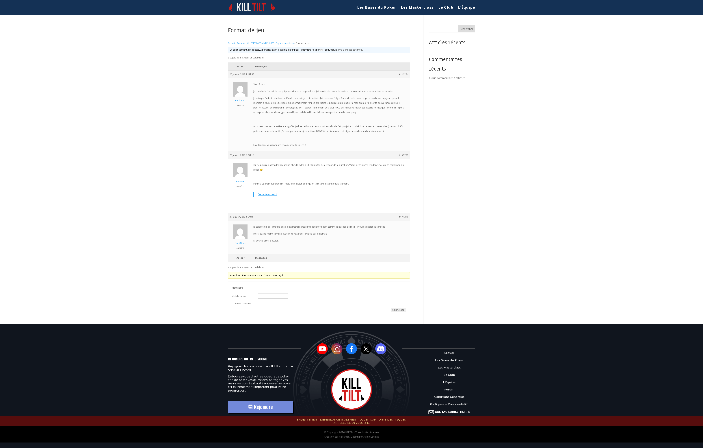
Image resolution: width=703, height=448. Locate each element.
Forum (449, 389)
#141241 (403, 216)
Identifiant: (237, 287)
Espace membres (285, 43)
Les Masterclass (417, 8)
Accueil (231, 43)
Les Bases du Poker (376, 8)
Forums (241, 43)
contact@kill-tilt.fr (452, 412)
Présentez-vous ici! (267, 194)
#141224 (403, 74)
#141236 (403, 155)
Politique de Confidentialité (449, 404)
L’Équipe (466, 8)
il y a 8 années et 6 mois (350, 49)
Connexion (398, 309)
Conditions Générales (449, 397)
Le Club (445, 8)
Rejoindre (262, 406)
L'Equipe (449, 382)
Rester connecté (243, 303)
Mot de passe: (239, 296)
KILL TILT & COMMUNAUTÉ (260, 43)
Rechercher (466, 29)
